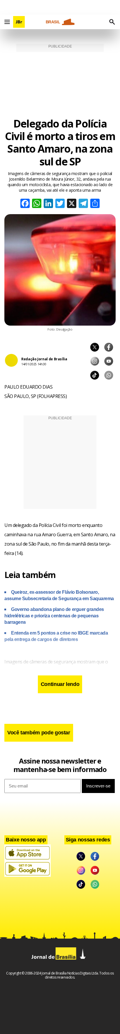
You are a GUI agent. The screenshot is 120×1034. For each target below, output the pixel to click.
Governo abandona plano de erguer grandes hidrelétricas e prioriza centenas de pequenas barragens (54, 616)
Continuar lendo (60, 684)
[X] (71, 204)
